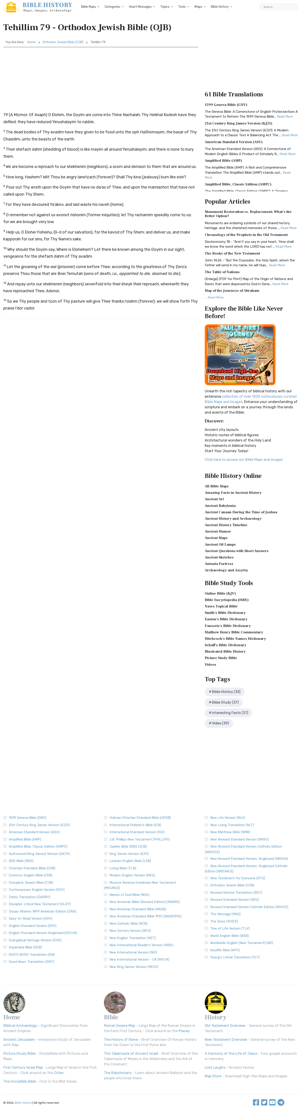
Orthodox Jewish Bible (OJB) (63, 42)
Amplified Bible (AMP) (223, 160)
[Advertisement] (100, 80)
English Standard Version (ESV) (32, 926)
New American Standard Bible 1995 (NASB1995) (145, 916)
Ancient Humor (218, 531)
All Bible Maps (217, 486)
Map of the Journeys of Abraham (232, 290)
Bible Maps (88, 7)
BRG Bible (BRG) (21, 861)
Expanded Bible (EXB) (25, 947)
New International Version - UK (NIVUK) (139, 959)
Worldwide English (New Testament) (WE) (241, 943)
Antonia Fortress (219, 564)
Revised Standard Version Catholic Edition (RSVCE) (249, 907)
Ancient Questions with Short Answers (237, 551)
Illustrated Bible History (225, 651)
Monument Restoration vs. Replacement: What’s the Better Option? (248, 214)
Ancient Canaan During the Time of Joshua (241, 512)
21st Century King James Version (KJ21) (238, 123)
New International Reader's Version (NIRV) (141, 945)
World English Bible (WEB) (229, 936)
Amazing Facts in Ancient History (233, 492)
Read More (285, 117)
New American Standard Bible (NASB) (137, 909)
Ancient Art (214, 499)
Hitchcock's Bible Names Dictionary (235, 638)
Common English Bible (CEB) (30, 875)
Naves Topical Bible (221, 606)
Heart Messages (140, 7)
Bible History (220, 7)
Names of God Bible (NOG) (129, 895)
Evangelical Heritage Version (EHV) (35, 940)
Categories (112, 7)
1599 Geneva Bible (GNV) (226, 105)
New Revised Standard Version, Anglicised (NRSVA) (249, 859)
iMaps (198, 7)
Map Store (213, 1076)
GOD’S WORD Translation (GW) (32, 955)
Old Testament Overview (225, 1025)
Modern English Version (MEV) (132, 875)
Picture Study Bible (221, 658)
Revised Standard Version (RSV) (234, 900)
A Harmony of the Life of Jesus (231, 1053)
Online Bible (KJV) (220, 593)
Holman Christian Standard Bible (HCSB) (140, 818)
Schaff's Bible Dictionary (225, 645)
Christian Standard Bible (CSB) (32, 868)
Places (184, 1031)
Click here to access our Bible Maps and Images (244, 459)
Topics (165, 7)
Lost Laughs (215, 1067)
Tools (182, 7)
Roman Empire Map (119, 1025)
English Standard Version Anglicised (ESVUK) (43, 933)
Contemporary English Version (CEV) (37, 890)
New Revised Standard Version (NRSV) (239, 839)
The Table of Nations (222, 272)
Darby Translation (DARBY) (29, 897)
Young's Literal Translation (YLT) (235, 957)
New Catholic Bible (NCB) (128, 924)
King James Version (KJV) (129, 854)
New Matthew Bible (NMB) (230, 832)
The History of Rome (121, 1039)
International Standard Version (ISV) (136, 832)
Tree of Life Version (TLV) (230, 928)
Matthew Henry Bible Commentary (234, 632)
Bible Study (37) (225, 702)
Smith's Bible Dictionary (225, 613)
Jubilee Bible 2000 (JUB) (128, 846)
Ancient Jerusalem (19, 1039)
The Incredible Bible (19, 1081)
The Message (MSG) (225, 914)
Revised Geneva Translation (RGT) (236, 893)
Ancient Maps (216, 538)
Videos (210, 664)
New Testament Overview (226, 1039)
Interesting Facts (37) (230, 713)
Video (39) (220, 723)
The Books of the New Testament (232, 253)
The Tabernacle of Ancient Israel (131, 1053)
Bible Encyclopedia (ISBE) (227, 600)
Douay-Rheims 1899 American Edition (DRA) (42, 911)
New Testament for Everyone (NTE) (237, 878)
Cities (58, 1073)
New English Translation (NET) (132, 938)
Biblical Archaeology (20, 1025)
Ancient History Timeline (226, 525)
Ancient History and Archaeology (233, 518)
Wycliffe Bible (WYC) (225, 950)
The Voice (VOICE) (224, 921)
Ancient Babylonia (220, 506)
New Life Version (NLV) (227, 818)
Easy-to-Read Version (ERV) (30, 918)
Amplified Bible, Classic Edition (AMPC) (238, 184)
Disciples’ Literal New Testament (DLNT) (40, 904)
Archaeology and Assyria (226, 570)
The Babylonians (118, 1073)
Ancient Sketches (219, 557)
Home (31, 42)
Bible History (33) (226, 692)
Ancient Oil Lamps (220, 544)
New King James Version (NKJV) (133, 967)
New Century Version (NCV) (130, 931)
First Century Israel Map (23, 1067)
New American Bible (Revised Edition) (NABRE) (144, 902)
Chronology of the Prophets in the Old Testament (246, 235)
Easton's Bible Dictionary (226, 619)
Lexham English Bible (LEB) (130, 861)
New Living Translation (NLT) (232, 825)
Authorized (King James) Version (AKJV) (39, 854)
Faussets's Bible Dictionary (228, 626)
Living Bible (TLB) (122, 868)
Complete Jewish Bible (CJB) (31, 883)
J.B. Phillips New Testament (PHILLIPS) (139, 839)
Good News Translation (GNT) (31, 962)
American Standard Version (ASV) (234, 142)
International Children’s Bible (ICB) (135, 825)
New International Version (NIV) (133, 952)
